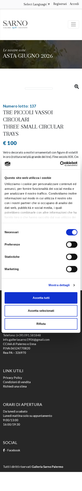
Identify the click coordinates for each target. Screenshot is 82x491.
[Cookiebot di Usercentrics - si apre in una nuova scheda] (60, 163)
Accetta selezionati (41, 310)
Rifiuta (41, 323)
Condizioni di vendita (17, 382)
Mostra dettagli (59, 285)
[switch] (71, 243)
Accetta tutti (41, 297)
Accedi (74, 4)
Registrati (60, 4)
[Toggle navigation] (73, 24)
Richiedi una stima (15, 386)
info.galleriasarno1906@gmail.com (26, 339)
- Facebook (12, 450)
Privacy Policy (12, 377)
